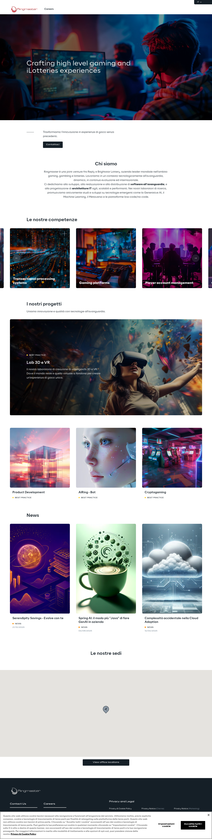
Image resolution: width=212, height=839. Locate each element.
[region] (106, 825)
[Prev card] (16, 258)
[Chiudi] (208, 815)
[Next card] (195, 258)
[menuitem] (49, 9)
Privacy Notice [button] (153, 809)
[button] (53, 145)
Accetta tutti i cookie (193, 825)
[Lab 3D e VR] (106, 367)
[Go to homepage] (24, 9)
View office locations (106, 762)
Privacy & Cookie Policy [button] (120, 809)
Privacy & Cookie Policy (23, 834)
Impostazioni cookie (166, 825)
